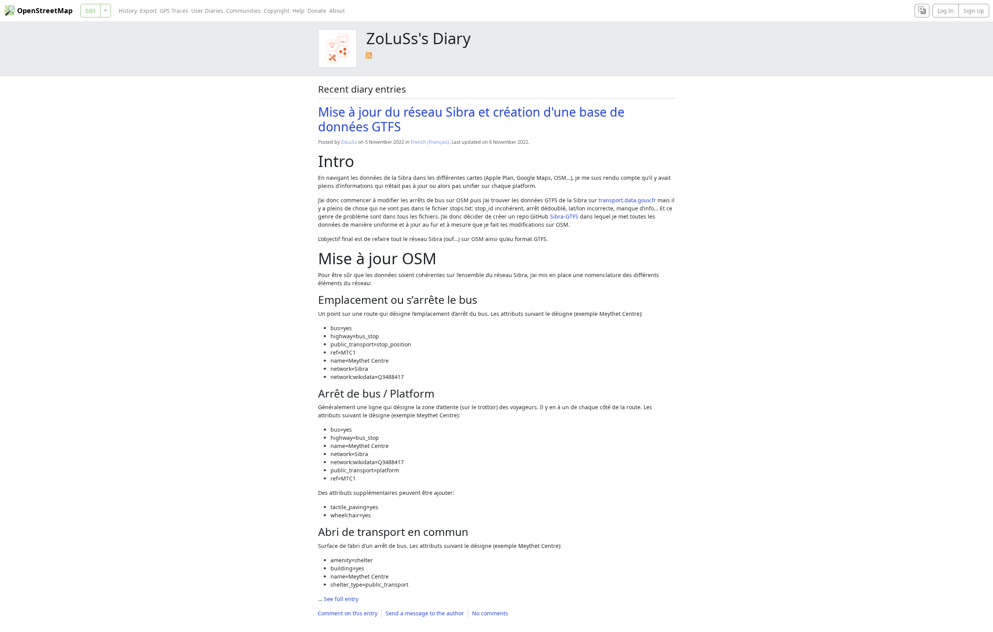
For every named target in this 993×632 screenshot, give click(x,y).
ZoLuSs (349, 142)
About (337, 10)
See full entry (341, 599)
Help (298, 10)
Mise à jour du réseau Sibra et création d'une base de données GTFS (471, 119)
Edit (90, 10)
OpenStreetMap (45, 10)
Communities (243, 10)
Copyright (276, 10)
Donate (317, 10)
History (128, 10)
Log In (946, 10)
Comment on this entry (347, 613)
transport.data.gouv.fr (627, 200)
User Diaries (207, 10)
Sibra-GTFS (564, 216)
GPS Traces (174, 10)
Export (148, 10)
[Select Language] (922, 10)
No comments (490, 613)
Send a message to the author (425, 613)
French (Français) (430, 142)
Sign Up (974, 10)
